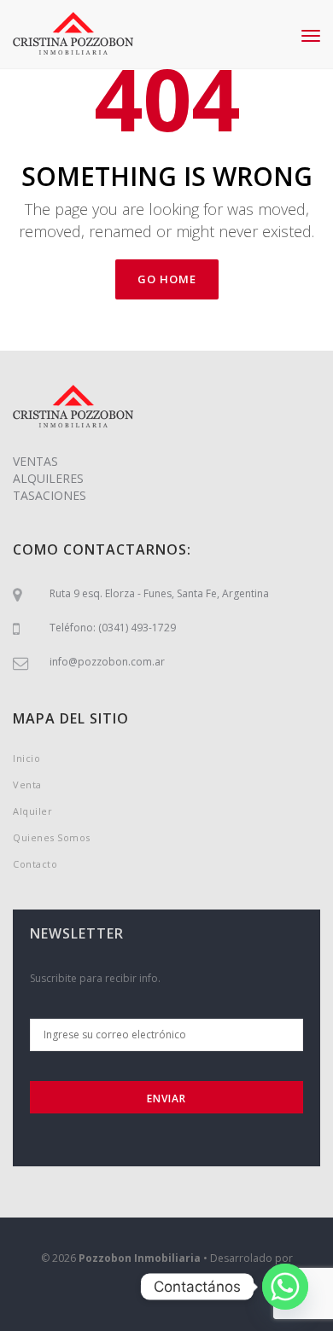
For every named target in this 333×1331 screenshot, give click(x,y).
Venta (27, 784)
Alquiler (32, 811)
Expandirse (167, 1289)
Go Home (166, 279)
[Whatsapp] (285, 1287)
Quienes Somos (52, 837)
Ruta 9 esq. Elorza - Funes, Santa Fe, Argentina (159, 593)
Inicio (26, 758)
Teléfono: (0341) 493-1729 (113, 627)
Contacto (35, 863)
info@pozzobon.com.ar (107, 661)
